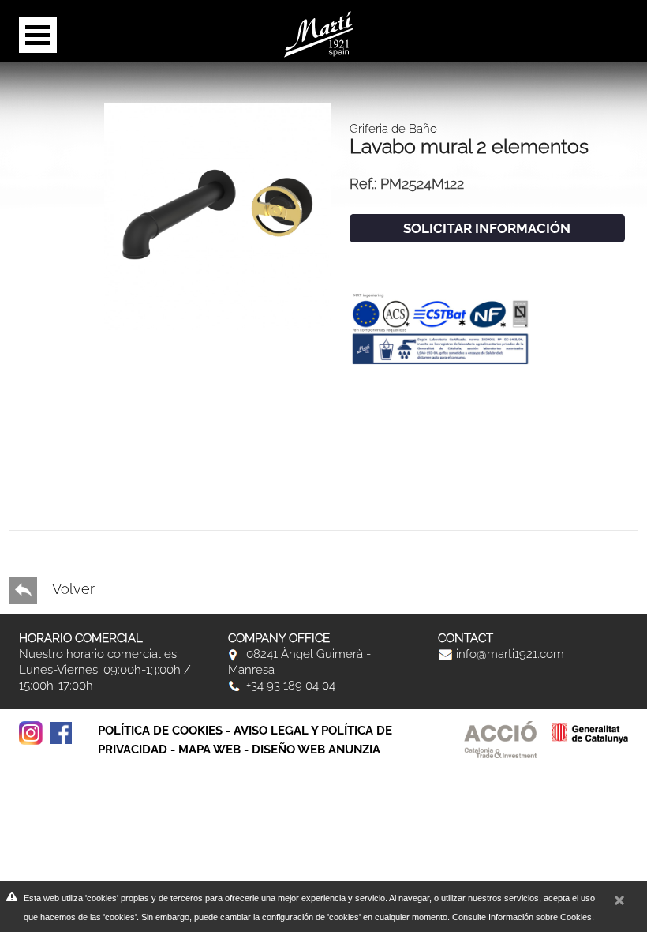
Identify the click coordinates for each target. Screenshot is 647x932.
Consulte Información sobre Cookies (522, 917)
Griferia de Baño (393, 129)
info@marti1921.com (508, 654)
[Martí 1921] (318, 32)
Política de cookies (160, 730)
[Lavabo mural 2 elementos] (217, 215)
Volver (72, 589)
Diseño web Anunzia (316, 749)
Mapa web (209, 749)
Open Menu (38, 35)
